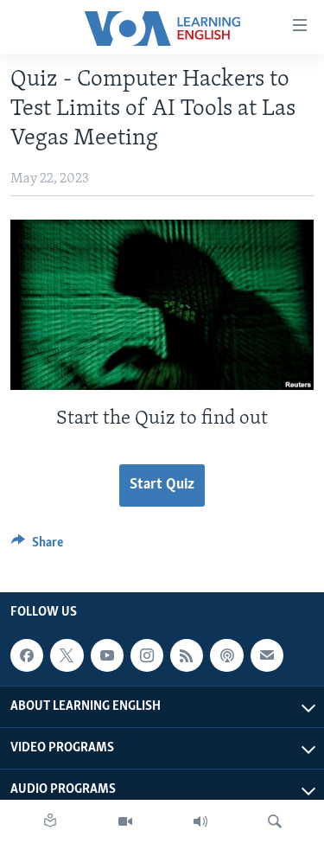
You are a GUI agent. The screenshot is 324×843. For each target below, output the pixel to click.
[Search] (275, 821)
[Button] (37, 546)
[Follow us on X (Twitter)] (66, 655)
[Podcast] (226, 655)
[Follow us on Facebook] (26, 655)
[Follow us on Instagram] (146, 655)
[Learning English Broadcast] (200, 821)
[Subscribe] (267, 655)
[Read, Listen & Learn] (50, 821)
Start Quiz (162, 485)
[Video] (125, 821)
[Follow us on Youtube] (107, 655)
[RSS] (186, 655)
